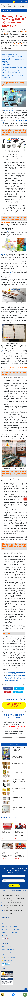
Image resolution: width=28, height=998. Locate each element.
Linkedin (18, 692)
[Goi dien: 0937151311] (25, 995)
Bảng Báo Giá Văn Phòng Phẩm (9, 932)
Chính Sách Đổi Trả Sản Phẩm (9, 926)
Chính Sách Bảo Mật (6, 921)
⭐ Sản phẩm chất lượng (7, 955)
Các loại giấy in (7, 62)
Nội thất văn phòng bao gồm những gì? (12, 71)
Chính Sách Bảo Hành (7, 923)
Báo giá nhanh (5, 935)
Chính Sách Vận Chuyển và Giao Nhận (11, 929)
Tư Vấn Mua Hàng (6, 952)
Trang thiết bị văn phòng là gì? (9, 54)
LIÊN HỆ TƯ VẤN (14, 885)
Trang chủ (3, 5)
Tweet (19, 688)
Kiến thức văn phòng (12, 5)
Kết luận (4, 79)
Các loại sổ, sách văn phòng (10, 66)
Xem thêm (4, 838)
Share (9, 688)
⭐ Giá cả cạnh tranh (6, 960)
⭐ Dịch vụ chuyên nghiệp (8, 957)
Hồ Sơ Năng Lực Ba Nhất (7, 949)
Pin (8, 692)
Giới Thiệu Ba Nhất (6, 946)
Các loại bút (6, 64)
